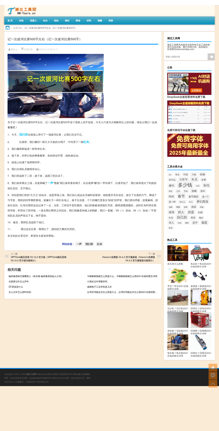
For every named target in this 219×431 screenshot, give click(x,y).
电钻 (56, 20)
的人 (181, 212)
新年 (203, 190)
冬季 (203, 179)
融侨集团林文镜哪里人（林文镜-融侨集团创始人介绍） (36, 276)
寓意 (170, 191)
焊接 (111, 20)
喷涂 (78, 20)
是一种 (172, 201)
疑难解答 (86, 374)
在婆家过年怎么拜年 (19, 281)
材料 (89, 20)
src (170, 174)
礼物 (200, 212)
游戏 (193, 206)
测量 (100, 20)
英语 (193, 217)
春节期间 (193, 196)
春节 (181, 195)
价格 (21, 20)
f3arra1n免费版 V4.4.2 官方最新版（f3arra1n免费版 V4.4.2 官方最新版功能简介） (128, 258)
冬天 (194, 179)
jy (17, 49)
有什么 (182, 201)
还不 (195, 222)
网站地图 (77, 374)
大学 (197, 186)
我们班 (23, 134)
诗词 (179, 223)
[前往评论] (212, 375)
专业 (177, 174)
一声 (50, 183)
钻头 (45, 20)
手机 (186, 191)
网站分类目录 (53, 374)
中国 (185, 174)
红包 (171, 217)
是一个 (205, 196)
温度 (185, 207)
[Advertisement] (96, 408)
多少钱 (185, 184)
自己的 (182, 217)
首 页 (10, 20)
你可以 (172, 179)
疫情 (171, 212)
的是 (191, 212)
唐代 (171, 185)
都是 (204, 222)
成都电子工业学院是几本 (99, 286)
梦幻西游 (202, 201)
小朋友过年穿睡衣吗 (97, 281)
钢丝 (67, 20)
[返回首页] (212, 367)
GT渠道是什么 (16, 286)
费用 (187, 223)
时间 (171, 196)
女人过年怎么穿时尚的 (20, 292)
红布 (86, 142)
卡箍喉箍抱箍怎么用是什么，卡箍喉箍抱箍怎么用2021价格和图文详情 (122, 276)
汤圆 (170, 207)
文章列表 (17, 27)
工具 (178, 191)
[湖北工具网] (21, 6)
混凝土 (33, 20)
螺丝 (201, 217)
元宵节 (183, 179)
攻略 (194, 190)
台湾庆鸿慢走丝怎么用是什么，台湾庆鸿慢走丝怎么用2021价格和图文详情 (124, 292)
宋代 (206, 185)
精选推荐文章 (66, 374)
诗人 (171, 222)
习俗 (194, 174)
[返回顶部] (212, 383)
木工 (191, 201)
